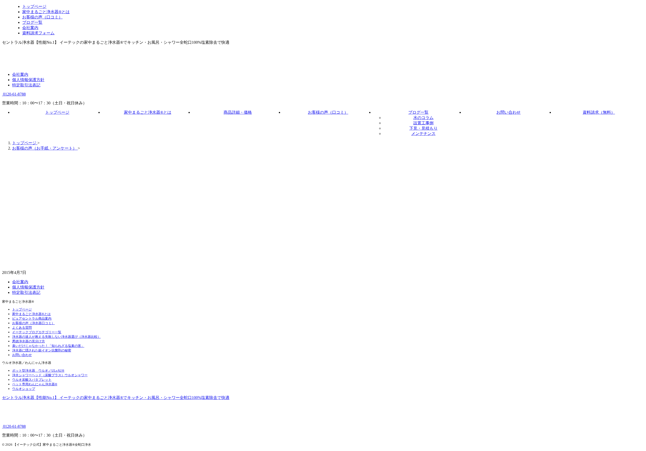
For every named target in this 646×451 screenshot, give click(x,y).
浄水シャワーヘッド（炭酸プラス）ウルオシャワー (50, 375)
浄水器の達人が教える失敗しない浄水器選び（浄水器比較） (56, 337)
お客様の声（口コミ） (328, 112)
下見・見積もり (423, 128)
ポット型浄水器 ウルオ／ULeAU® (38, 370)
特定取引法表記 (26, 85)
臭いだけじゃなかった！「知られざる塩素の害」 (48, 346)
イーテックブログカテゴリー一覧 (36, 332)
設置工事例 (423, 123)
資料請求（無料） (599, 112)
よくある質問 (22, 327)
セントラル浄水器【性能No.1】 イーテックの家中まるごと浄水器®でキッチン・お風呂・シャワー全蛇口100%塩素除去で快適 (115, 397)
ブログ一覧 (418, 112)
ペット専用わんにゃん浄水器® (34, 384)
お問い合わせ (508, 112)
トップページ (57, 112)
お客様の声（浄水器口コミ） (33, 323)
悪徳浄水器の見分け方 (28, 341)
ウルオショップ (23, 389)
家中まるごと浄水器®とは (147, 112)
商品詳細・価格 (238, 112)
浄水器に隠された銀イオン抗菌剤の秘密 (41, 350)
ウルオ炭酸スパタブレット (31, 380)
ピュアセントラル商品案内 (31, 318)
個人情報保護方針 (28, 80)
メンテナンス (423, 133)
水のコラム (423, 117)
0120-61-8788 (14, 94)
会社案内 (20, 74)
